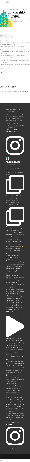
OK (1, 461)
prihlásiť (26, 91)
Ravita (11, 72)
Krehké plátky (8, 68)
